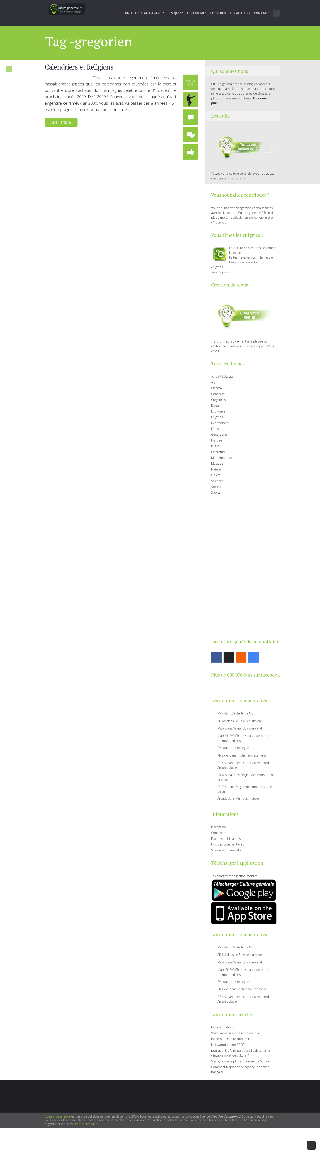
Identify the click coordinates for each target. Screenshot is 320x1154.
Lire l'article (61, 122)
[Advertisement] (243, 566)
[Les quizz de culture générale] (243, 148)
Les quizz (175, 13)
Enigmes (217, 417)
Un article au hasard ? (144, 13)
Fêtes (215, 429)
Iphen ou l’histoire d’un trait (230, 1039)
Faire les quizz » (238, 178)
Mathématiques (222, 458)
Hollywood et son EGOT (227, 1045)
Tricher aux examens (251, 755)
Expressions (219, 423)
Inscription (218, 827)
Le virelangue (240, 748)
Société (216, 487)
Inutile (215, 446)
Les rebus (218, 13)
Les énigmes (197, 13)
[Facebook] (216, 657)
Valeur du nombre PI (247, 728)
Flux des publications (226, 839)
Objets (216, 475)
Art (213, 382)
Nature (216, 469)
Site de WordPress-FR (226, 850)
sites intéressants (86, 1124)
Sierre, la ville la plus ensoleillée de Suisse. (240, 1061)
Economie (218, 411)
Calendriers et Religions (79, 67)
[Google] (253, 657)
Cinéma (216, 388)
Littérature (218, 452)
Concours (218, 394)
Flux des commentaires (227, 844)
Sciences (217, 481)
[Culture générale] (67, 8)
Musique (217, 463)
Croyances (218, 400)
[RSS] (241, 657)
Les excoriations (222, 1027)
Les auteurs (240, 13)
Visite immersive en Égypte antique (235, 1033)
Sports (216, 492)
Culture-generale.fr (57, 1116)
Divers (215, 405)
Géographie (219, 434)
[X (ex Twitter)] (229, 657)
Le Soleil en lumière (248, 721)
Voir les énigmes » (220, 272)
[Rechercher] (276, 13)
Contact (261, 13)
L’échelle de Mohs (244, 713)
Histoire (216, 440)
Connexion (218, 833)
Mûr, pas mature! (247, 798)
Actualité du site (222, 376)
